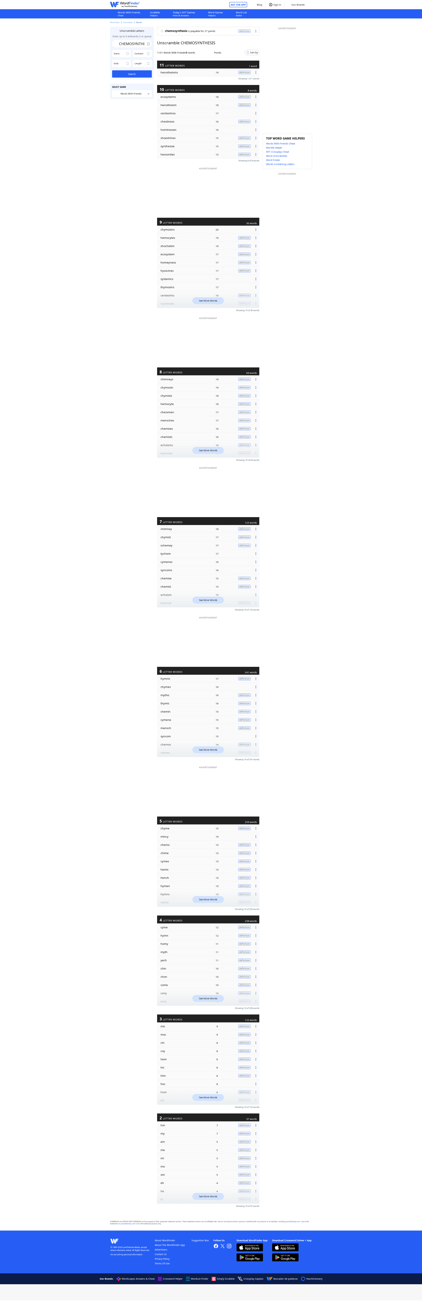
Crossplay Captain (253, 1278)
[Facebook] (216, 1246)
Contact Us (161, 1254)
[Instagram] (229, 1246)
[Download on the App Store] (250, 1247)
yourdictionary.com (293, 1222)
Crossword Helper (173, 1278)
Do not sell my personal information (126, 1254)
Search (132, 74)
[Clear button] (148, 43)
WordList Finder (199, 1278)
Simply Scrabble (226, 1278)
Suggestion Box (200, 1240)
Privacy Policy (162, 1258)
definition (244, 31)
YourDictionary (314, 1278)
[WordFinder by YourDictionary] (125, 4)
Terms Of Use (162, 1263)
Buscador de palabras (285, 1278)
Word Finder (115, 22)
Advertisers (161, 1249)
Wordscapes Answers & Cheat (138, 1278)
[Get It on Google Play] (250, 1257)
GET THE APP (238, 4)
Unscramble (128, 22)
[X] (222, 1246)
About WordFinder (165, 1240)
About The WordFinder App (170, 1245)
